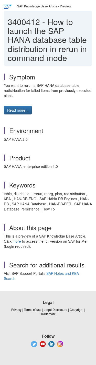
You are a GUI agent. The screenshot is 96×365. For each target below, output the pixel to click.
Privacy (16, 309)
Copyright (76, 309)
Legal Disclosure (55, 309)
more (17, 241)
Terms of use (32, 309)
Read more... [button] (17, 110)
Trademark (48, 314)
